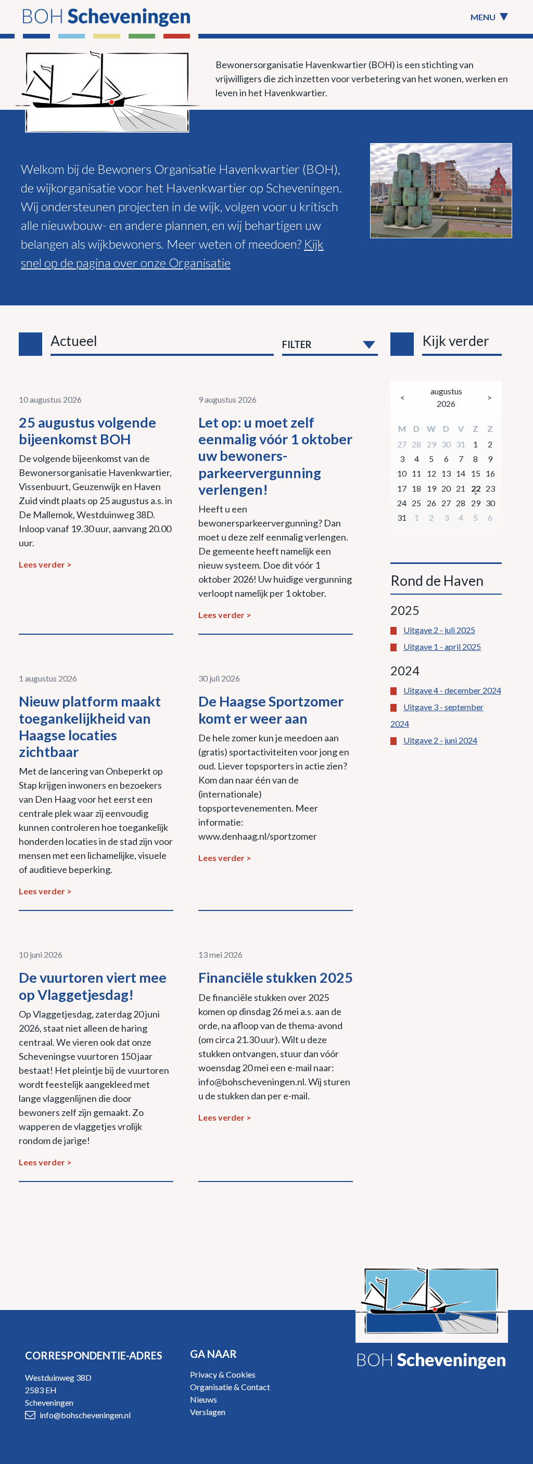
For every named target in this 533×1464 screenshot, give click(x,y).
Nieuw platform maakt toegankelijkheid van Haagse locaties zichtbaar (90, 726)
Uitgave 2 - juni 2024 (440, 740)
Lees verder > (45, 564)
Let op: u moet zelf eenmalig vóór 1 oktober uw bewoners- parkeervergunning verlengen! (275, 456)
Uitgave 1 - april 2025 (442, 646)
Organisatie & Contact (230, 1387)
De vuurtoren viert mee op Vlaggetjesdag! (93, 986)
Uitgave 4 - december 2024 (452, 690)
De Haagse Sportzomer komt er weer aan (271, 709)
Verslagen (207, 1412)
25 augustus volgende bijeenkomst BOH (87, 430)
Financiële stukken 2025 (275, 977)
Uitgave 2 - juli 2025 (439, 630)
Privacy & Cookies (223, 1374)
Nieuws (203, 1399)
